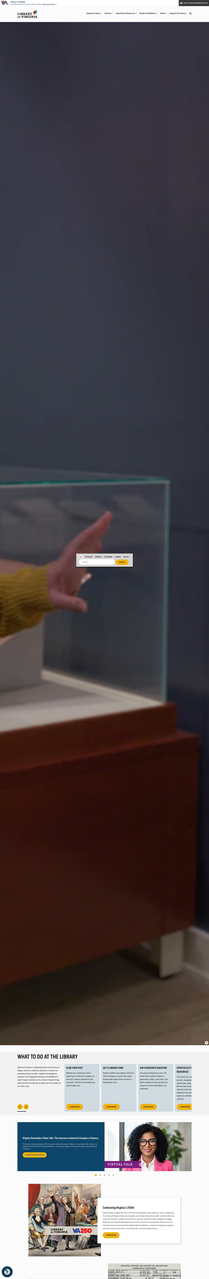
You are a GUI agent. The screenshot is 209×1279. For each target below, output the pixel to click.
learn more (74, 1107)
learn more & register (34, 1155)
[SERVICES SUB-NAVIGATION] (112, 13)
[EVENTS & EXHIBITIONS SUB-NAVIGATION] (157, 13)
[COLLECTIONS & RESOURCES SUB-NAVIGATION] (136, 13)
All (80, 557)
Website (98, 557)
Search (122, 562)
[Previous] (20, 1106)
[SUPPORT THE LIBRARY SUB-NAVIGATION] (186, 13)
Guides (118, 557)
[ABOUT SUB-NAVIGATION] (166, 13)
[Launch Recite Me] (7, 1271)
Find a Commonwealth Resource (196, 3)
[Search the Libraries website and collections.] (190, 13)
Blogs (126, 557)
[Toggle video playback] (206, 1042)
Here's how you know (48, 4)
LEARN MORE (111, 1107)
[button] (93, 14)
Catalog (88, 557)
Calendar (108, 557)
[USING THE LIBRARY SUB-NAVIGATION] (101, 13)
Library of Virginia (17, 2)
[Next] (26, 1106)
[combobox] (97, 562)
